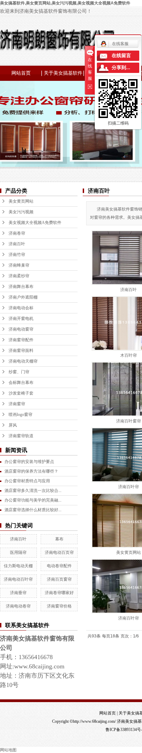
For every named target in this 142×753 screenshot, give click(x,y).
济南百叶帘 (128, 486)
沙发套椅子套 (21, 393)
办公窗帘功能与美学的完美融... (32, 500)
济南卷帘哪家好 (59, 592)
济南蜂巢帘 (19, 265)
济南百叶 (17, 243)
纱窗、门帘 (19, 371)
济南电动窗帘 (21, 329)
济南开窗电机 (21, 318)
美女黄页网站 (21, 201)
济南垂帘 (18, 592)
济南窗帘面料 (21, 350)
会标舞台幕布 (21, 382)
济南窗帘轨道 (21, 435)
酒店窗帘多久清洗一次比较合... (32, 490)
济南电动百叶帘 (18, 579)
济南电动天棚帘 (23, 361)
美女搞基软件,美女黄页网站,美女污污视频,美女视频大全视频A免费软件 (65, 3)
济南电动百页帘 (59, 552)
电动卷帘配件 (59, 565)
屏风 (13, 425)
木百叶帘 (128, 355)
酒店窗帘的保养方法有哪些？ (31, 471)
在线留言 (121, 55)
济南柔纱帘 (19, 275)
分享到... (121, 67)
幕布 (59, 539)
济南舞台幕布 (21, 286)
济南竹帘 (17, 254)
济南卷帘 (17, 233)
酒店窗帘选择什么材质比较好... (32, 509)
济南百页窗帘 (59, 579)
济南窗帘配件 (21, 339)
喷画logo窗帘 (20, 414)
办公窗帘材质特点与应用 (27, 480)
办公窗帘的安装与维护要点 (29, 461)
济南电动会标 (21, 307)
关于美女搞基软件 (63, 73)
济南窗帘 (17, 403)
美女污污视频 (21, 211)
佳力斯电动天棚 (18, 565)
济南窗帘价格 (59, 606)
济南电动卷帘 (18, 606)
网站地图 (8, 749)
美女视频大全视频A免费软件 (35, 222)
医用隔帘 (18, 552)
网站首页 (21, 73)
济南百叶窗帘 (128, 421)
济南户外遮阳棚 (23, 297)
